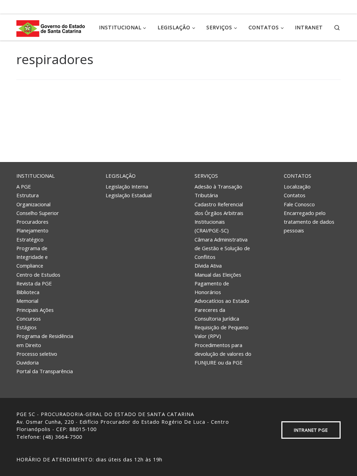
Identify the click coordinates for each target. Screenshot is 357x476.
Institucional (35, 175)
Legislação (121, 175)
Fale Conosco (299, 204)
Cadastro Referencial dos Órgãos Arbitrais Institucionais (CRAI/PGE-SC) (219, 217)
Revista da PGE (34, 283)
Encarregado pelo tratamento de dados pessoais (309, 221)
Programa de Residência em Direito (44, 340)
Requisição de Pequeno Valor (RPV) (222, 331)
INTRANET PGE (311, 430)
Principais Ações (35, 309)
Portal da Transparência (44, 371)
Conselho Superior (37, 212)
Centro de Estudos (38, 274)
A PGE (23, 186)
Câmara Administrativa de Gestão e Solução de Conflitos (222, 248)
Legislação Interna (127, 186)
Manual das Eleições (218, 274)
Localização (297, 186)
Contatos (297, 175)
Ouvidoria (27, 362)
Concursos (28, 318)
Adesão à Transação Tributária (218, 191)
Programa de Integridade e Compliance (32, 257)
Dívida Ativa (208, 265)
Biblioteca (27, 292)
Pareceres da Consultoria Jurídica (217, 314)
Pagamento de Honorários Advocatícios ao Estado (222, 292)
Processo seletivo (36, 353)
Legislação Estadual (129, 195)
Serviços (206, 175)
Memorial (27, 300)
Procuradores (32, 221)
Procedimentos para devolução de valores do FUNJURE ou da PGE (223, 353)
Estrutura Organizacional (33, 199)
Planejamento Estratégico (32, 235)
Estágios (26, 327)
